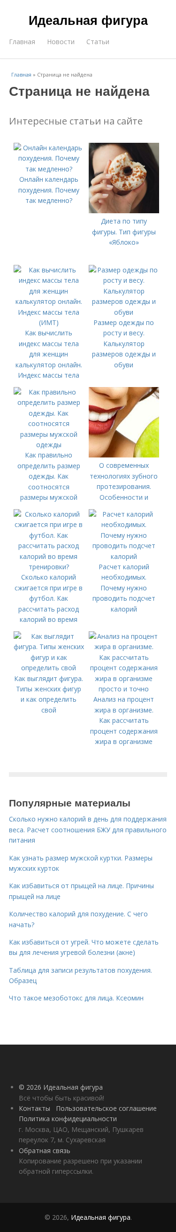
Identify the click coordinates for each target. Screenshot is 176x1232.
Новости (61, 41)
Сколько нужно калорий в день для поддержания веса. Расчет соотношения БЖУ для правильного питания (88, 829)
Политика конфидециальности (68, 1118)
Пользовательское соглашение (106, 1108)
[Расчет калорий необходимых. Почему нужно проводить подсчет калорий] (124, 556)
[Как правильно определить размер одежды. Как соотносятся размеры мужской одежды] (49, 444)
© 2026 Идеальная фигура (61, 1087)
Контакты (34, 1108)
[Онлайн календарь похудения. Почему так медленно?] (49, 168)
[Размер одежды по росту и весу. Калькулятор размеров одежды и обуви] (124, 312)
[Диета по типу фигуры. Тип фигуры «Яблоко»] (124, 210)
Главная (22, 41)
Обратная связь (44, 1150)
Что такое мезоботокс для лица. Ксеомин (76, 997)
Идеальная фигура (88, 20)
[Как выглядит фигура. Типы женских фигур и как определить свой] (49, 667)
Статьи (97, 41)
